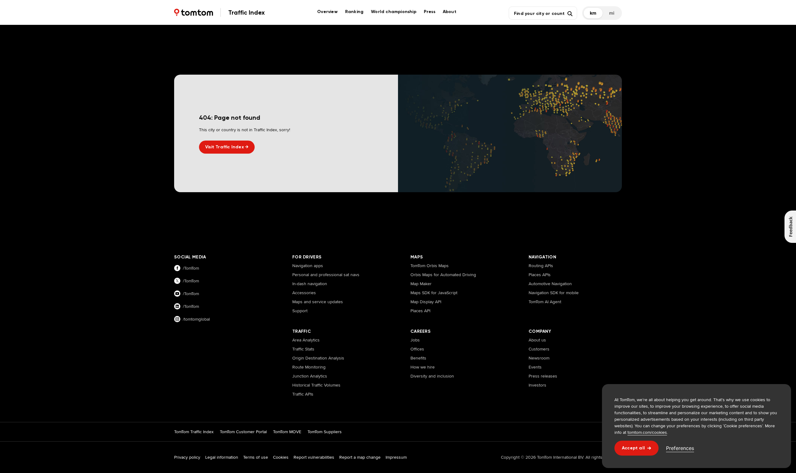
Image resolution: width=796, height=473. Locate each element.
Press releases (543, 376)
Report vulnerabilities (314, 457)
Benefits (418, 358)
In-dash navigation (309, 284)
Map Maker (421, 284)
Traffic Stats (303, 349)
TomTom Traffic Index (194, 432)
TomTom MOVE (287, 432)
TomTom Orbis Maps (429, 265)
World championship (393, 11)
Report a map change (360, 457)
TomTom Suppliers (325, 432)
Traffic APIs (302, 394)
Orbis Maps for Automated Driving (443, 274)
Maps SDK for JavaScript (433, 293)
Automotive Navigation (550, 284)
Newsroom (539, 358)
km (593, 13)
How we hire (422, 367)
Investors (537, 385)
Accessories (304, 293)
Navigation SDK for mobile (554, 293)
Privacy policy (187, 457)
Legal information (221, 457)
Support (300, 311)
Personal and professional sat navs (325, 274)
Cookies (281, 457)
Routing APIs (541, 265)
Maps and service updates (317, 302)
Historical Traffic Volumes (316, 385)
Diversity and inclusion (432, 376)
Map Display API (425, 302)
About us (537, 340)
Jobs (415, 340)
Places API (420, 311)
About (449, 11)
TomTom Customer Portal (243, 432)
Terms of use (255, 457)
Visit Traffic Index (226, 147)
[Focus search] (569, 13)
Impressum (396, 457)
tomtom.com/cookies (647, 432)
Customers (539, 349)
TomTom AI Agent (545, 302)
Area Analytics (306, 340)
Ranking (354, 11)
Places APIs (540, 274)
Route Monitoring (309, 367)
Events (535, 367)
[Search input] (539, 13)
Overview (327, 11)
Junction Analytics (309, 376)
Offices (417, 349)
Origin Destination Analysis (318, 358)
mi (611, 13)
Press (429, 11)
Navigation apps (307, 265)
